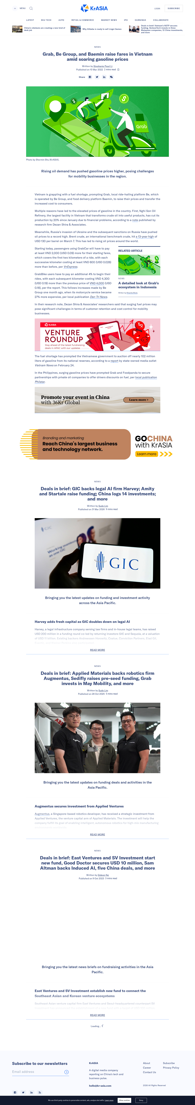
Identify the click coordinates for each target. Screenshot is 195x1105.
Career (147, 1067)
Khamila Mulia (132, 293)
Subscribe (169, 1063)
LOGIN (157, 8)
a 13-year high (145, 236)
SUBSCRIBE (174, 8)
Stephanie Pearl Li (103, 66)
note (135, 220)
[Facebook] (90, 77)
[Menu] (15, 8)
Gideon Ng (103, 875)
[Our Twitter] (23, 1092)
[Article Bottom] (97, 400)
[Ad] (97, 444)
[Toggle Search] (31, 8)
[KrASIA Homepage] (94, 8)
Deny (141, 1100)
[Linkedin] (104, 77)
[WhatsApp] (111, 77)
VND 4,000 (97, 283)
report (114, 360)
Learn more (109, 1100)
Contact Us (149, 1072)
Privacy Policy (171, 1067)
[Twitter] (97, 77)
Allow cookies (124, 1100)
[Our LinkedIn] (31, 1092)
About (146, 1063)
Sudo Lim (103, 505)
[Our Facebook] (15, 1092)
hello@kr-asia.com (100, 1085)
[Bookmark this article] (118, 69)
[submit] (66, 1072)
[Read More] (97, 334)
